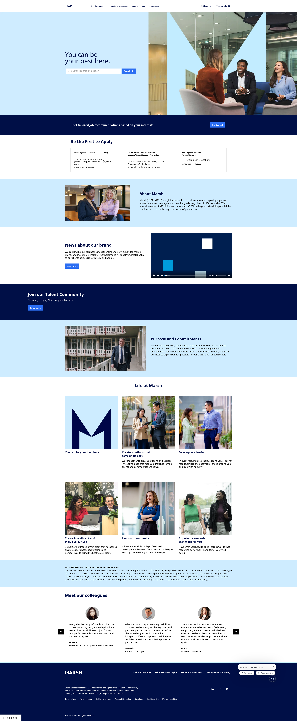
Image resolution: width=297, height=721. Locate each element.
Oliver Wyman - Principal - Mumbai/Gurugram (191, 154)
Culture (135, 6)
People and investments (192, 672)
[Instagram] (227, 689)
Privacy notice (86, 699)
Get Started (217, 125)
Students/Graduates (119, 6)
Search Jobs (154, 6)
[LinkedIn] (212, 689)
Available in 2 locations (198, 160)
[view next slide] (236, 631)
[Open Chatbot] (272, 679)
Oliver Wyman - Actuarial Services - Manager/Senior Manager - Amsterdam (143, 154)
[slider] (185, 275)
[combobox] (93, 71)
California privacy (103, 699)
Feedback (10, 717)
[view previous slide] (61, 631)
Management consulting (218, 672)
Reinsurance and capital (166, 672)
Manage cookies (169, 699)
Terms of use (70, 699)
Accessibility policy (123, 699)
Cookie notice (153, 699)
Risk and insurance (142, 672)
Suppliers (139, 699)
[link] (72, 266)
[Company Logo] (77, 6)
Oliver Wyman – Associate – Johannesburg (91, 153)
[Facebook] (220, 689)
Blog (143, 6)
